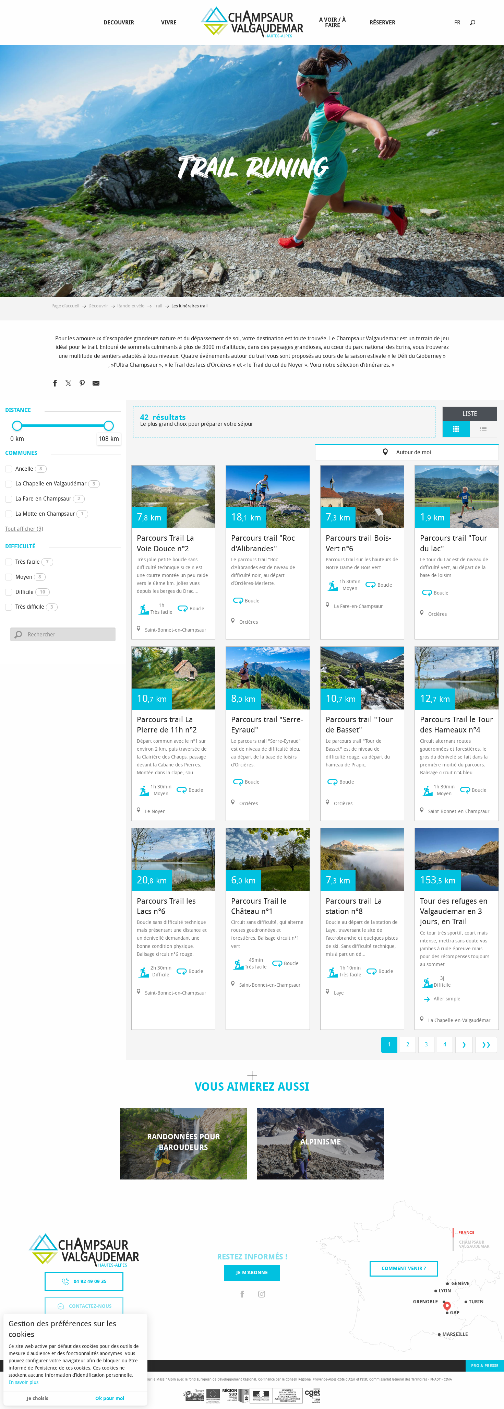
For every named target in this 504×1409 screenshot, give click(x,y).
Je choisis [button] (37, 1398)
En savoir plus (23, 1382)
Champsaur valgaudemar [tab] (474, 1244)
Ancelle (28, 469)
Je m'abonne (252, 1273)
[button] (473, 22)
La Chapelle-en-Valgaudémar (55, 483)
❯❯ (486, 1044)
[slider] (17, 426)
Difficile (30, 592)
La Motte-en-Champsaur (49, 513)
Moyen (28, 577)
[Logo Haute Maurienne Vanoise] (83, 1250)
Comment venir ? (404, 1268)
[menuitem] (120, 22)
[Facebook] (242, 1294)
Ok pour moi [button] (109, 1398)
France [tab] (466, 1232)
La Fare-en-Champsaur (47, 498)
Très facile (32, 562)
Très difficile (34, 606)
